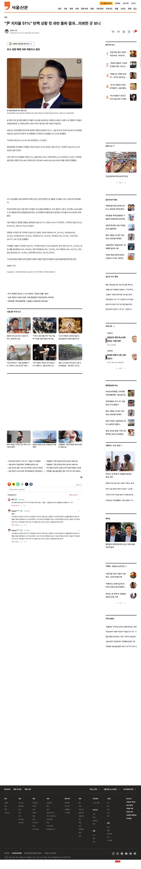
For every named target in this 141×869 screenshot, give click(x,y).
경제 (71, 8)
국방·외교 (7, 813)
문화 (92, 8)
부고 (94, 842)
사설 (94, 814)
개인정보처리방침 (17, 853)
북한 (5, 809)
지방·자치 (67, 806)
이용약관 (6, 853)
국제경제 (49, 803)
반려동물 (81, 829)
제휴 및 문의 (17, 789)
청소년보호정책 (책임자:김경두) (33, 853)
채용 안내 (28, 789)
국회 (5, 806)
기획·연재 (99, 8)
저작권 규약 (129, 812)
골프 (108, 809)
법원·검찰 (21, 806)
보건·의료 (21, 819)
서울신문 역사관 (130, 802)
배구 (108, 816)
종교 (80, 819)
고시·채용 (67, 813)
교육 (19, 813)
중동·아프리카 (50, 813)
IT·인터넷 (35, 823)
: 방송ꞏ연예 (113, 445)
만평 (94, 824)
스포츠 (123, 8)
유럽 (48, 823)
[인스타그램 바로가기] (122, 853)
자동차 (34, 813)
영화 (80, 833)
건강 (80, 826)
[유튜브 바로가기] (126, 853)
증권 (34, 819)
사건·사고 (21, 803)
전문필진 (95, 821)
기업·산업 (35, 803)
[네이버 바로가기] (130, 853)
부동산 (34, 806)
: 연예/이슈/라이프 (115, 566)
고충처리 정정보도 (131, 815)
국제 (77, 8)
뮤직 (108, 837)
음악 (80, 803)
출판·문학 (81, 813)
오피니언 (109, 8)
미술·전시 (81, 809)
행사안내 (7, 789)
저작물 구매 (129, 808)
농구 (108, 813)
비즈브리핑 (36, 829)
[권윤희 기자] (6, 31)
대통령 (6, 803)
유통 (34, 816)
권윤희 (12, 30)
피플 (116, 8)
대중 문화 (81, 816)
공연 (80, 836)
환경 (19, 809)
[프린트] (124, 32)
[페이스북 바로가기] (113, 853)
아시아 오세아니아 (52, 816)
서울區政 (67, 809)
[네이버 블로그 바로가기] (135, 853)
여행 (80, 823)
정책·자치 (84, 8)
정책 (34, 826)
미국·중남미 (50, 819)
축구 (108, 806)
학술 (80, 806)
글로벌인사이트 (51, 829)
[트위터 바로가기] (117, 853)
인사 (94, 835)
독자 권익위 (129, 805)
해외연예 (109, 834)
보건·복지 (21, 823)
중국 (48, 806)
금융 (34, 809)
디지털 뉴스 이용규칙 (50, 853)
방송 (108, 827)
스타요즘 (109, 840)
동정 (94, 838)
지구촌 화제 (50, 826)
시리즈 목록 (96, 803)
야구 (108, 803)
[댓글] (134, 32)
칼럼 (94, 817)
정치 (59, 8)
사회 (65, 8)
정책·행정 (67, 803)
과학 (19, 816)
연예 (129, 8)
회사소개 (128, 799)
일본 (48, 809)
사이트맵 (128, 818)
